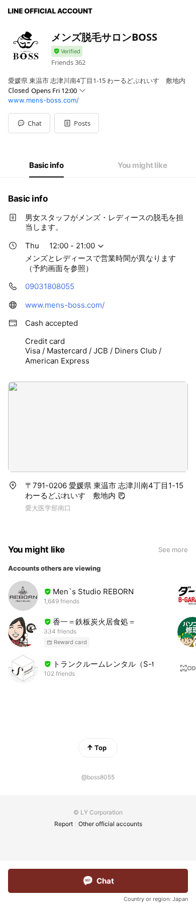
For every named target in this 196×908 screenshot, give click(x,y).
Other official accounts (110, 824)
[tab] (46, 165)
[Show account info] (66, 51)
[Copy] (122, 496)
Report (63, 824)
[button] (76, 123)
